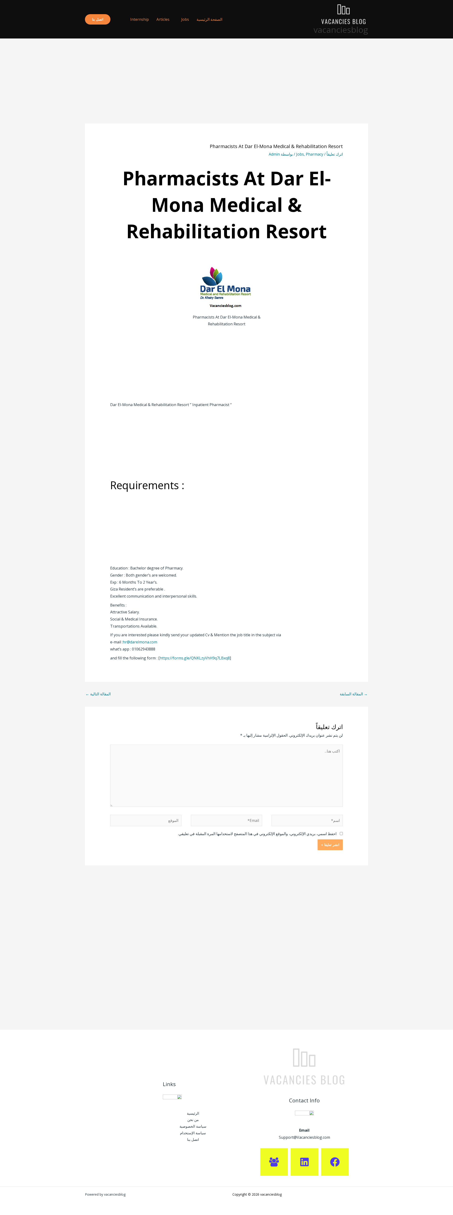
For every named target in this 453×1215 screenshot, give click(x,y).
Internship (139, 19)
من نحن (193, 1119)
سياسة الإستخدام (193, 1132)
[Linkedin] (304, 1162)
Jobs (185, 19)
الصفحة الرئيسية (209, 19)
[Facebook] (335, 1162)
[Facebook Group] (274, 1162)
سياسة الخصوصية (193, 1126)
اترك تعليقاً (335, 154)
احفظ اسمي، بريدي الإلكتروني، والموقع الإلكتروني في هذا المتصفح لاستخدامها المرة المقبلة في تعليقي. (257, 833)
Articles (162, 19)
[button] (118, 19)
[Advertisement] (226, 88)
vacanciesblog (341, 29)
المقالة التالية (98, 694)
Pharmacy (314, 154)
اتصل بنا (193, 1139)
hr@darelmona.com (140, 642)
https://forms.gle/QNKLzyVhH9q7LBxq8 (195, 658)
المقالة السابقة (354, 694)
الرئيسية (193, 1113)
